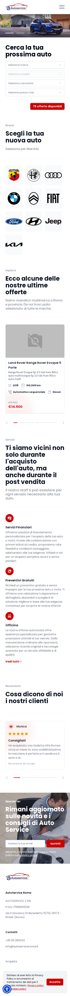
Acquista (11, 961)
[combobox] (35, 65)
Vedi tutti (12, 661)
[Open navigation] (62, 7)
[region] (35, 374)
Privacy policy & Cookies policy (25, 987)
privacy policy (29, 855)
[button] (7, 989)
